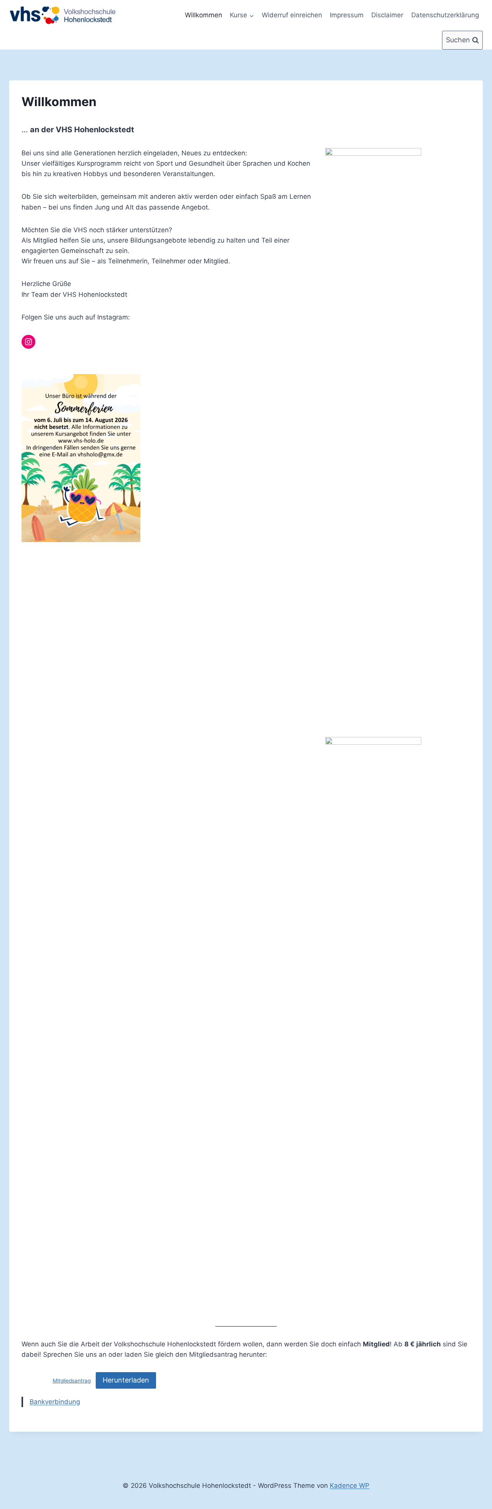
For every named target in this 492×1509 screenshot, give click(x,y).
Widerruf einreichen (292, 15)
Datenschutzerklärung (445, 15)
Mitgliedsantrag (72, 1381)
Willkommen (203, 15)
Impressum (347, 15)
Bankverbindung (55, 1402)
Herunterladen (126, 1380)
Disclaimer (387, 15)
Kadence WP (349, 1485)
